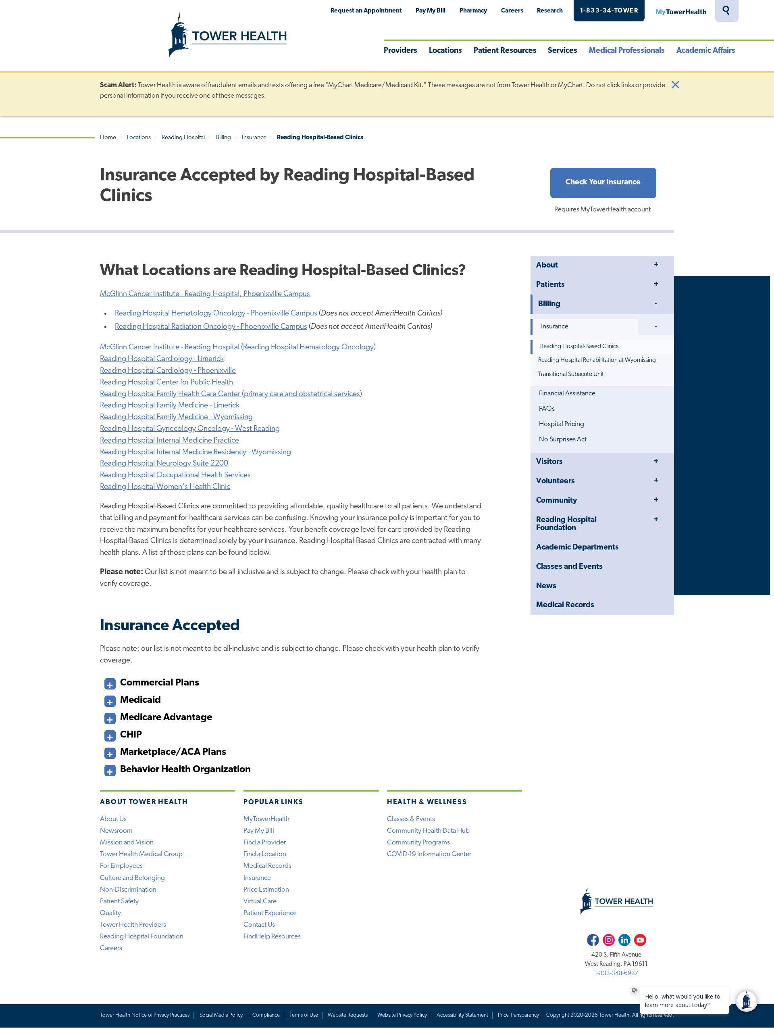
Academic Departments (577, 548)
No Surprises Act (563, 439)
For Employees (121, 866)
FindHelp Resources (272, 936)
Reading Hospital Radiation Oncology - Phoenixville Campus (211, 327)
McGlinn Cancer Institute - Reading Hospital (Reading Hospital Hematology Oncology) (238, 347)
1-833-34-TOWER (609, 11)
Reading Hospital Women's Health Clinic (165, 487)
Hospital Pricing (561, 424)
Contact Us (259, 924)
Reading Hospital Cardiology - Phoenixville (168, 371)
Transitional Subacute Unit (571, 374)
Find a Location (264, 854)
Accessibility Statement (462, 1015)
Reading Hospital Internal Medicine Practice (169, 441)
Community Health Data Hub (428, 830)
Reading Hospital (183, 138)
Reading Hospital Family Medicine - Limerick (169, 406)
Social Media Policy (221, 1015)
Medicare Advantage (166, 718)
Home (108, 138)
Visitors (549, 462)
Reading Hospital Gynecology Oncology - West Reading (190, 429)
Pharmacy (473, 11)
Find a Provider (264, 842)
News (546, 586)
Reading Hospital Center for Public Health (166, 383)
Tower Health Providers (133, 924)
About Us (113, 819)
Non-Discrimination (128, 889)
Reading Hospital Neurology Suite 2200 (164, 464)
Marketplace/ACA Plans (173, 752)
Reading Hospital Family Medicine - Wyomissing (176, 417)
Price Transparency (518, 1015)
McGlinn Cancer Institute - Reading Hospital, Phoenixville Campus (205, 294)
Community (556, 501)
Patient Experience (270, 913)
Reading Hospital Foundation (566, 524)
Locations (445, 51)
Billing (223, 138)
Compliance (266, 1015)
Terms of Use (303, 1015)
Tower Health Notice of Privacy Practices (144, 1015)
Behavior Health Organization (185, 770)
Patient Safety (119, 901)
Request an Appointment (366, 11)
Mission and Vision (127, 842)
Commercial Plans (159, 683)
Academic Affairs (705, 51)
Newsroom (116, 830)
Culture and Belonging (132, 878)
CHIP (131, 735)
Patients (550, 285)
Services (562, 51)
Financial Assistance (567, 393)
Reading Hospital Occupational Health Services (175, 475)
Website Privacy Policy (402, 1015)
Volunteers (555, 481)
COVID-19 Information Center (429, 854)
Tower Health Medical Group (141, 854)
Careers (512, 11)
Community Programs (418, 842)
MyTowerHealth (680, 11)
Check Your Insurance (603, 182)
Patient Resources (505, 51)
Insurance (254, 138)
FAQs (547, 408)
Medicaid (140, 700)
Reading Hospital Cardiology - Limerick (162, 359)
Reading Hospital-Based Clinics (579, 346)
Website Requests (348, 1015)
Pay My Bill (430, 11)
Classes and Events (569, 567)
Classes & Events (411, 819)
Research (550, 11)
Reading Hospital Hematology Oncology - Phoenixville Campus (216, 314)
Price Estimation (266, 889)
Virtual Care (260, 901)
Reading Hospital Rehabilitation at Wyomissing (597, 360)
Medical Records (565, 605)
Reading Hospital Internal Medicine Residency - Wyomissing (195, 452)
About (547, 266)
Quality (110, 913)
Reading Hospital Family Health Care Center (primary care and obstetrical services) (231, 394)
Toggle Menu (656, 265)
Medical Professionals (627, 51)
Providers (400, 51)
